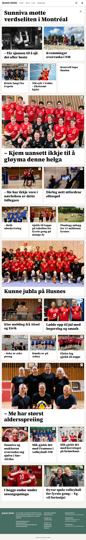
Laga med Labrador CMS (43, 537)
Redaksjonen (47, 524)
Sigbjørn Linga (48, 514)
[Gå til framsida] (9, 3)
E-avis (33, 3)
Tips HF (27, 3)
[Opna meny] (82, 3)
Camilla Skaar (48, 519)
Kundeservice (48, 526)
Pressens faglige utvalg (22, 521)
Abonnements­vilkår (22, 526)
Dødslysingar (41, 3)
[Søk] (76, 3)
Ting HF (21, 3)
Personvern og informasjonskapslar (26, 524)
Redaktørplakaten (21, 523)
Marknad (46, 528)
